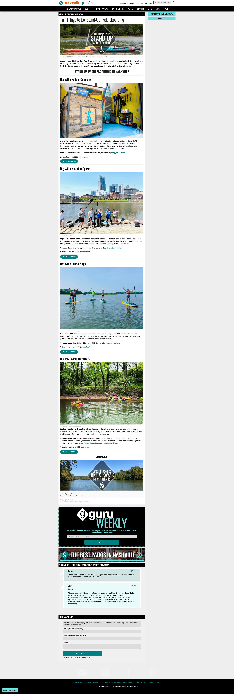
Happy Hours (101, 8)
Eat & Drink (117, 8)
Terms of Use (141, 682)
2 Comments (64, 496)
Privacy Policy (153, 682)
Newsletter (124, 3)
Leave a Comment (76, 496)
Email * (74, 636)
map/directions (118, 153)
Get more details (69, 161)
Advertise (148, 3)
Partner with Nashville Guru (162, 14)
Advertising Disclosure (78, 57)
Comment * (67, 642)
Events (88, 8)
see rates (83, 157)
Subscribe (162, 18)
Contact (141, 3)
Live (150, 8)
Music (130, 8)
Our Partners (90, 57)
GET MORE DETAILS (69, 352)
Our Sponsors (128, 682)
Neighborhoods (73, 8)
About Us (96, 682)
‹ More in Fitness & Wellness (71, 14)
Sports (140, 8)
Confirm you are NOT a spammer (76, 658)
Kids (158, 8)
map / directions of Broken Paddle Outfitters (98, 443)
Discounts (132, 3)
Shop (166, 8)
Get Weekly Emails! (10, 690)
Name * (73, 629)
